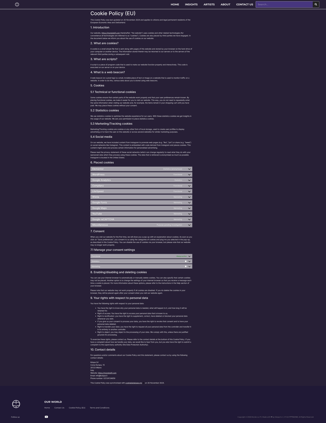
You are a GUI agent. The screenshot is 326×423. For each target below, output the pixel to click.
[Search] (316, 4)
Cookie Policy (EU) (77, 408)
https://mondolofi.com (110, 33)
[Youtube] (46, 416)
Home (175, 4)
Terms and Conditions (99, 408)
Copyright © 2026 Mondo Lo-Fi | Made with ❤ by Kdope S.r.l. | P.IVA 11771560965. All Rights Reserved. (275, 417)
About (225, 4)
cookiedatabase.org (133, 383)
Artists (209, 4)
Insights (191, 4)
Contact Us (244, 4)
